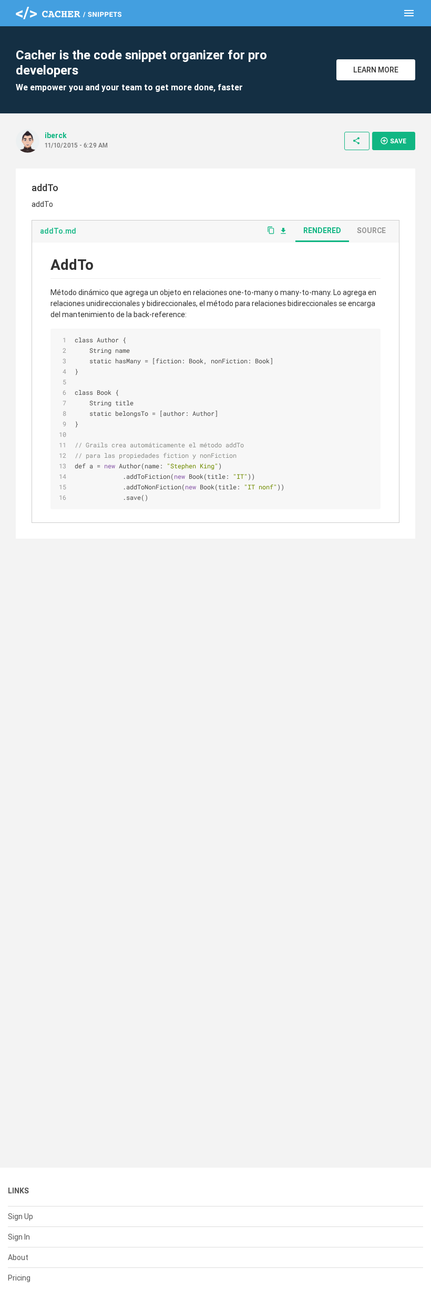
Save (393, 141)
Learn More (375, 70)
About (18, 1257)
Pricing (19, 1278)
